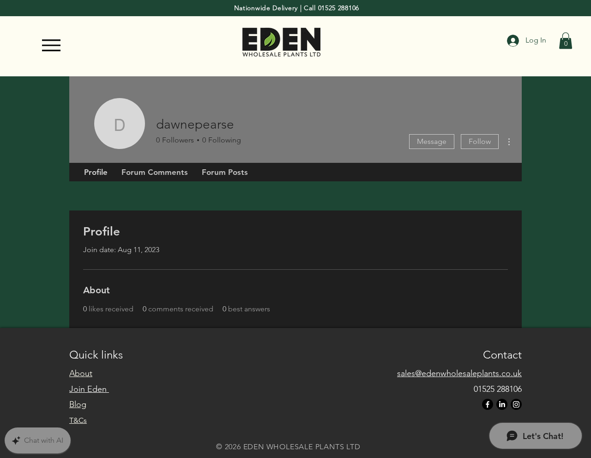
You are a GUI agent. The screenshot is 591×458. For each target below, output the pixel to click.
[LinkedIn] (501, 404)
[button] (566, 40)
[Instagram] (516, 404)
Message (431, 141)
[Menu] (51, 45)
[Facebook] (487, 404)
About (80, 373)
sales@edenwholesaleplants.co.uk (459, 373)
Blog (77, 404)
